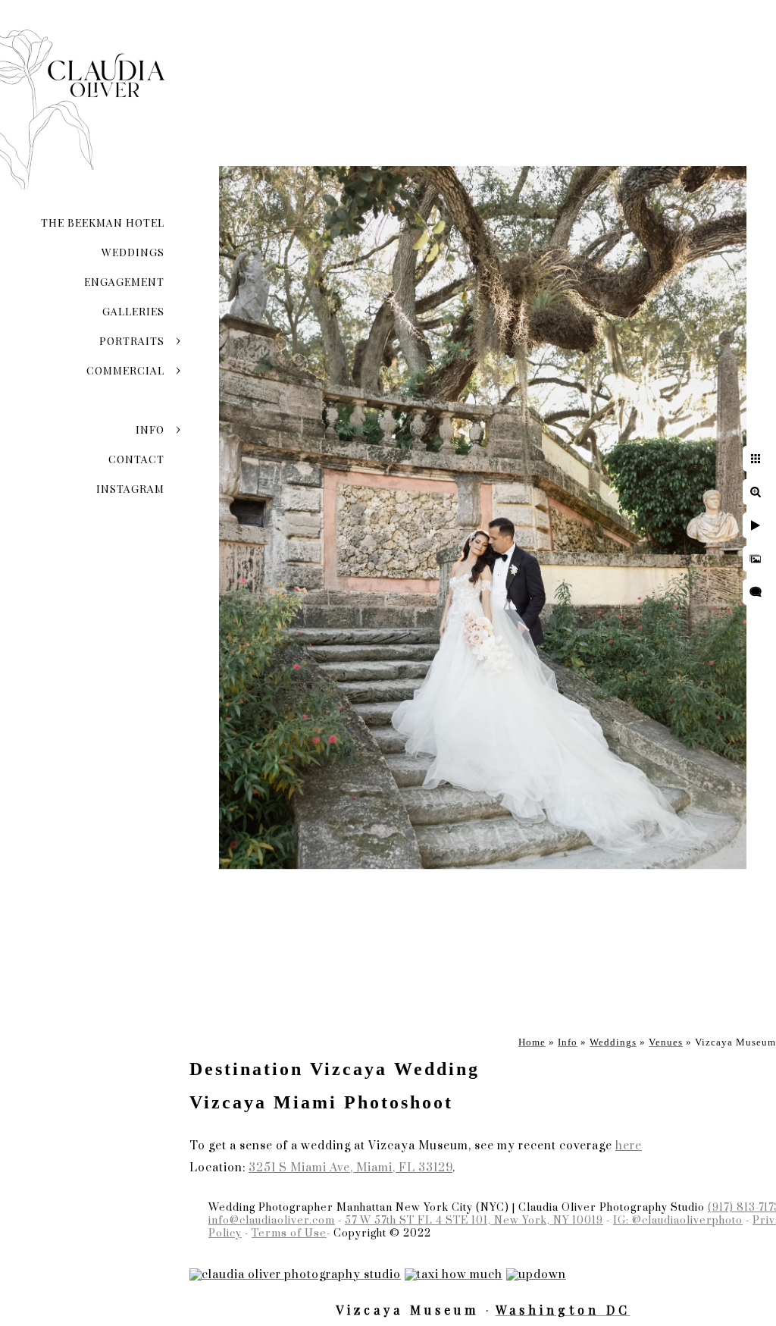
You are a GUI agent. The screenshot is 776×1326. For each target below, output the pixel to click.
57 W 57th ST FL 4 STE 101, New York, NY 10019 (474, 1220)
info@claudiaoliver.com (271, 1220)
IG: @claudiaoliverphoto (678, 1220)
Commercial (125, 370)
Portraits (131, 341)
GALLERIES (133, 311)
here (628, 1146)
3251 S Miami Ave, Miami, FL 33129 (350, 1168)
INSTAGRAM (130, 488)
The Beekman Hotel (102, 222)
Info (150, 429)
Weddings (133, 252)
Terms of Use (289, 1233)
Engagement (124, 281)
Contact (136, 459)
